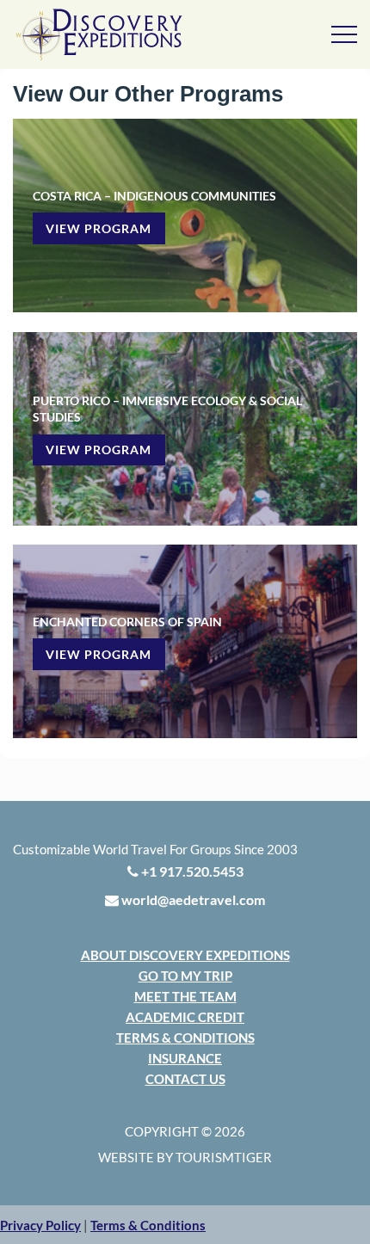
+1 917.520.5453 (191, 871)
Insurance (185, 1058)
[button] (40, 1225)
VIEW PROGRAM (98, 228)
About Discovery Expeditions (185, 955)
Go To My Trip (185, 975)
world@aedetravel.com (192, 899)
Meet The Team (185, 996)
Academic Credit (185, 1017)
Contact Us (185, 1079)
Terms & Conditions (185, 1037)
